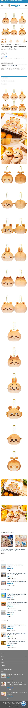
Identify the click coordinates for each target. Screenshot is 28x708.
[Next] (24, 24)
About (2, 662)
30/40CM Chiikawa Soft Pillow (20, 550)
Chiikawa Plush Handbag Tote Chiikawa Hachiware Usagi (7, 551)
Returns (7, 703)
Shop (2, 656)
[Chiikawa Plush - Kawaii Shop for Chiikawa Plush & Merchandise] (14, 5)
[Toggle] (26, 657)
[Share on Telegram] (24, 69)
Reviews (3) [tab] (4, 84)
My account (10, 702)
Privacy (18, 703)
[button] (2, 5)
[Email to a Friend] (16, 69)
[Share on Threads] (13, 69)
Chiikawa (8, 44)
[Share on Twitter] (10, 69)
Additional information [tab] (8, 81)
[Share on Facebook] (5, 69)
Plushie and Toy (16, 44)
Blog (2, 659)
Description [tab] (4, 78)
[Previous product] (5, 54)
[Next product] (2, 54)
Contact (3, 665)
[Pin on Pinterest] (18, 69)
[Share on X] (8, 69)
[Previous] (3, 24)
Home (2, 44)
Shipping (13, 703)
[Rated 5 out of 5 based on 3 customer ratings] (14, 56)
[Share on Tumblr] (21, 69)
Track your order (19, 702)
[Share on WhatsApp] (2, 69)
